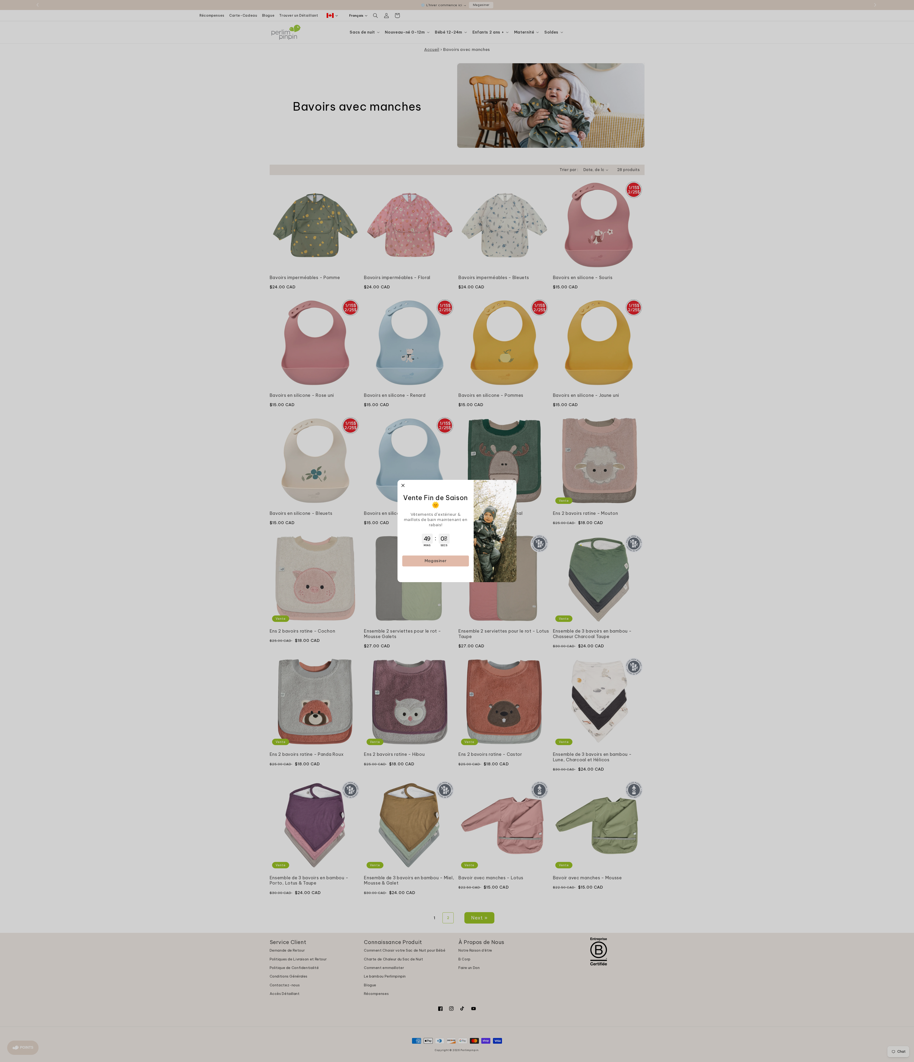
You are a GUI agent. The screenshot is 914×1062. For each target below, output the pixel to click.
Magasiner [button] (436, 560)
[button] (403, 485)
